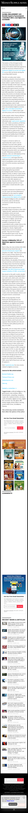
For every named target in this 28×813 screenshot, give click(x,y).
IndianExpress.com (7, 380)
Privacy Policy (10, 801)
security (21, 402)
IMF (21, 400)
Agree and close (12, 804)
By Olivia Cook (16, 649)
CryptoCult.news (9, 365)
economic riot (9, 400)
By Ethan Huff (15, 722)
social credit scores (7, 404)
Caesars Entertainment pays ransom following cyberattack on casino (17, 674)
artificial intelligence (17, 391)
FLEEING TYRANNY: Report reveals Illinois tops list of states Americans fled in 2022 (17, 759)
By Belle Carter (16, 627)
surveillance (17, 404)
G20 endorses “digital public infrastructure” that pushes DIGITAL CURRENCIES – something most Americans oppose (16, 696)
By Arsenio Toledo (16, 663)
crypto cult (5, 397)
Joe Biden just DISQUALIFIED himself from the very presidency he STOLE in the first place (17, 737)
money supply (6, 402)
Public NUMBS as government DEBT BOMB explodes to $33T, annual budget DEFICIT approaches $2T (16, 624)
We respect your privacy (20, 788)
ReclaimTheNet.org (7, 374)
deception (9, 399)
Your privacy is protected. (8, 432)
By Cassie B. (15, 654)
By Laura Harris (16, 684)
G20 (14, 400)
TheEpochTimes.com (8, 377)
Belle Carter (12, 22)
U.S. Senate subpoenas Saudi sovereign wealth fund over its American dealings (15, 766)
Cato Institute (14, 393)
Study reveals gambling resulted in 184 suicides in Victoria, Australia (16, 711)
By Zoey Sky (15, 676)
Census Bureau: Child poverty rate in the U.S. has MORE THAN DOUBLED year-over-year (17, 688)
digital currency (16, 399)
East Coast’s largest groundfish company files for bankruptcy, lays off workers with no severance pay (16, 705)
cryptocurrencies (14, 397)
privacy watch (15, 402)
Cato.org (4, 383)
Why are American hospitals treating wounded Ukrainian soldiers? (17, 652)
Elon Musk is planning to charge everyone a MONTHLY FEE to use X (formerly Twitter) (16, 681)
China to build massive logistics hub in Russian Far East (16, 743)
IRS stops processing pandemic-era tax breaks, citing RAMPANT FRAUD (16, 646)
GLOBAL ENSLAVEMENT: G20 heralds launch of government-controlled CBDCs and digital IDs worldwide (16, 631)
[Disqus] (14, 514)
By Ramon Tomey (16, 754)
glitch (17, 400)
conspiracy (21, 395)
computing (14, 395)
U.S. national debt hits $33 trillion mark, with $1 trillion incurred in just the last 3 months (17, 668)
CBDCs (20, 393)
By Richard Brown (17, 700)
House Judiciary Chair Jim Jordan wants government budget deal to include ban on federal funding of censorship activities (16, 660)
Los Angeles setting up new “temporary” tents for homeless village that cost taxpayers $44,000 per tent (16, 718)
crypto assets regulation (18, 121)
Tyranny (4, 406)
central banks (6, 395)
